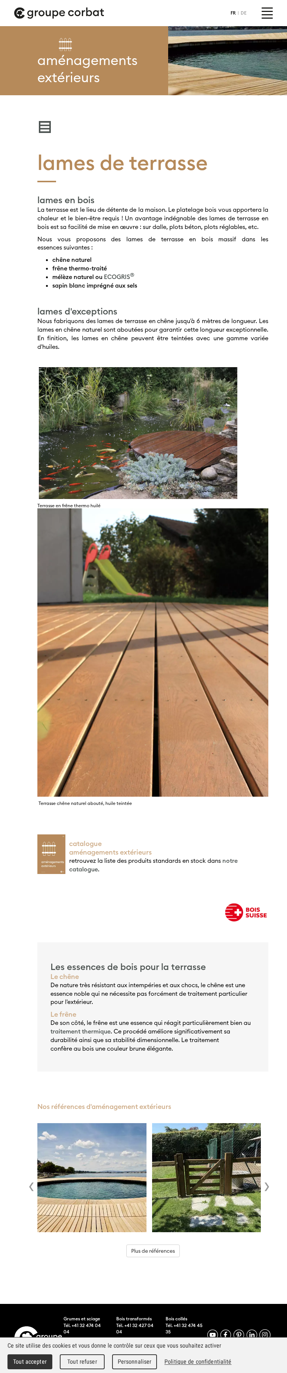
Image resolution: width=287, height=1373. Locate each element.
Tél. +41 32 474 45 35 (184, 1329)
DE (244, 13)
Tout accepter (30, 1361)
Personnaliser (135, 1361)
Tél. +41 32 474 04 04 (82, 1329)
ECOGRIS (119, 277)
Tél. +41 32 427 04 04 (135, 1329)
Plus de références (153, 1251)
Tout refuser (82, 1361)
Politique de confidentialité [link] (198, 1361)
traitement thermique (80, 1031)
